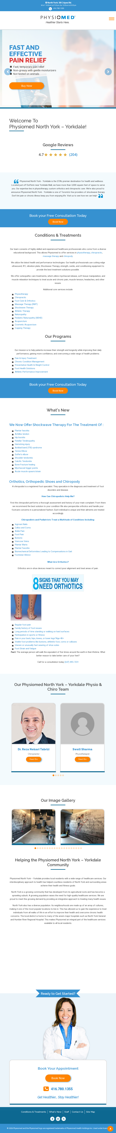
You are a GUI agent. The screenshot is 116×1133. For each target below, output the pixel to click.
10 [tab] (57, 848)
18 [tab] (76, 848)
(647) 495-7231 (72, 662)
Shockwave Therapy (24, 307)
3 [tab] (58, 775)
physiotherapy (83, 252)
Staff (66, 1112)
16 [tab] (71, 848)
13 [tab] (64, 848)
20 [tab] (81, 848)
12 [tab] (62, 848)
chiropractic (96, 252)
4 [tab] (60, 775)
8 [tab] (52, 848)
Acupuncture (21, 321)
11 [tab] (59, 848)
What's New (55, 1112)
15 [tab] (69, 848)
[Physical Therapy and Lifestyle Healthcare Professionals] (58, 19)
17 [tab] (74, 848)
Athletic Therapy (22, 311)
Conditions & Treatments (33, 1112)
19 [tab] (78, 848)
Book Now (58, 221)
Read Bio (34, 759)
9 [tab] (54, 848)
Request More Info (63, 85)
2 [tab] (56, 775)
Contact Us (77, 1112)
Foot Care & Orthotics (25, 301)
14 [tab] (66, 848)
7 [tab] (50, 848)
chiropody (68, 256)
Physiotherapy (21, 294)
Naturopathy (20, 314)
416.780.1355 (58, 8)
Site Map (90, 1112)
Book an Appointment (27, 85)
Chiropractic (20, 297)
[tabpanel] (33, 737)
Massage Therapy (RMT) (26, 304)
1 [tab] (53, 775)
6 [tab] (47, 848)
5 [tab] (63, 775)
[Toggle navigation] (109, 26)
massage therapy (51, 256)
